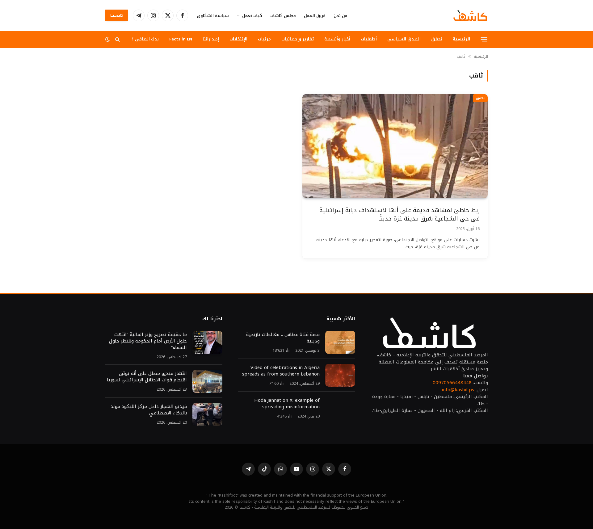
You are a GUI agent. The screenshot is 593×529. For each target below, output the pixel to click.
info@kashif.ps (458, 389)
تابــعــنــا (116, 15)
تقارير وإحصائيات (297, 39)
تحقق (436, 39)
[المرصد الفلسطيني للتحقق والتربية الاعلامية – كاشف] (470, 15)
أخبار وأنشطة (337, 39)
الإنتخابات (238, 39)
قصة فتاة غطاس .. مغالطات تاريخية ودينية (283, 337)
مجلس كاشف (283, 15)
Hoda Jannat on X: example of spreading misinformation (287, 403)
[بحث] (117, 39)
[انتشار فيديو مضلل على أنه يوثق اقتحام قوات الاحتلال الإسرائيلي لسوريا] (207, 381)
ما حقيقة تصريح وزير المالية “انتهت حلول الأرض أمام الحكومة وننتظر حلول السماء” (148, 341)
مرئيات (264, 39)
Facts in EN (180, 39)
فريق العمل (315, 15)
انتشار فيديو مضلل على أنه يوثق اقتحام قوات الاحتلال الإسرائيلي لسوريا (147, 376)
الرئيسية (461, 39)
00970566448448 (452, 382)
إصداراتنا (211, 39)
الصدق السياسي (404, 39)
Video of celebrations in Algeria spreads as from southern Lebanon (281, 370)
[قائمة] (484, 39)
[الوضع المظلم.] (108, 39)
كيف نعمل (252, 15)
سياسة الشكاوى (213, 15)
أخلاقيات (369, 39)
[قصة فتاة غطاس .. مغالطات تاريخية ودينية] (340, 342)
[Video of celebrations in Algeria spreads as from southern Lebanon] (340, 375)
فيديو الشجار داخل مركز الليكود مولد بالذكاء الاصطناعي (149, 409)
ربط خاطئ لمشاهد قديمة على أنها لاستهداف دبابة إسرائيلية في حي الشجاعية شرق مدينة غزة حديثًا (399, 214)
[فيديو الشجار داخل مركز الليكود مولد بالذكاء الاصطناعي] (207, 414)
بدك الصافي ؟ (145, 39)
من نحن (340, 15)
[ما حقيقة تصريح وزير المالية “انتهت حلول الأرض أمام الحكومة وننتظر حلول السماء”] (207, 342)
